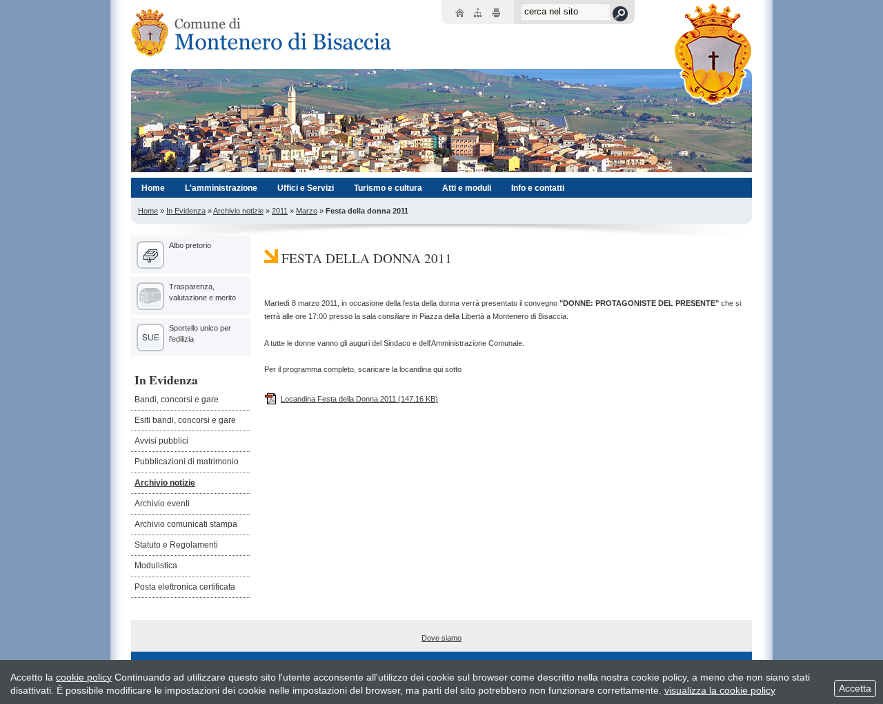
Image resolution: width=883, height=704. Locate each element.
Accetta (855, 688)
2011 (280, 211)
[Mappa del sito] (480, 14)
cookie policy (84, 677)
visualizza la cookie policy (719, 690)
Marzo (306, 211)
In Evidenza (186, 211)
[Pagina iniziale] (461, 14)
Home (148, 211)
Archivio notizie (238, 211)
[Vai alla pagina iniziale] (259, 33)
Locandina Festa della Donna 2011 (359, 399)
